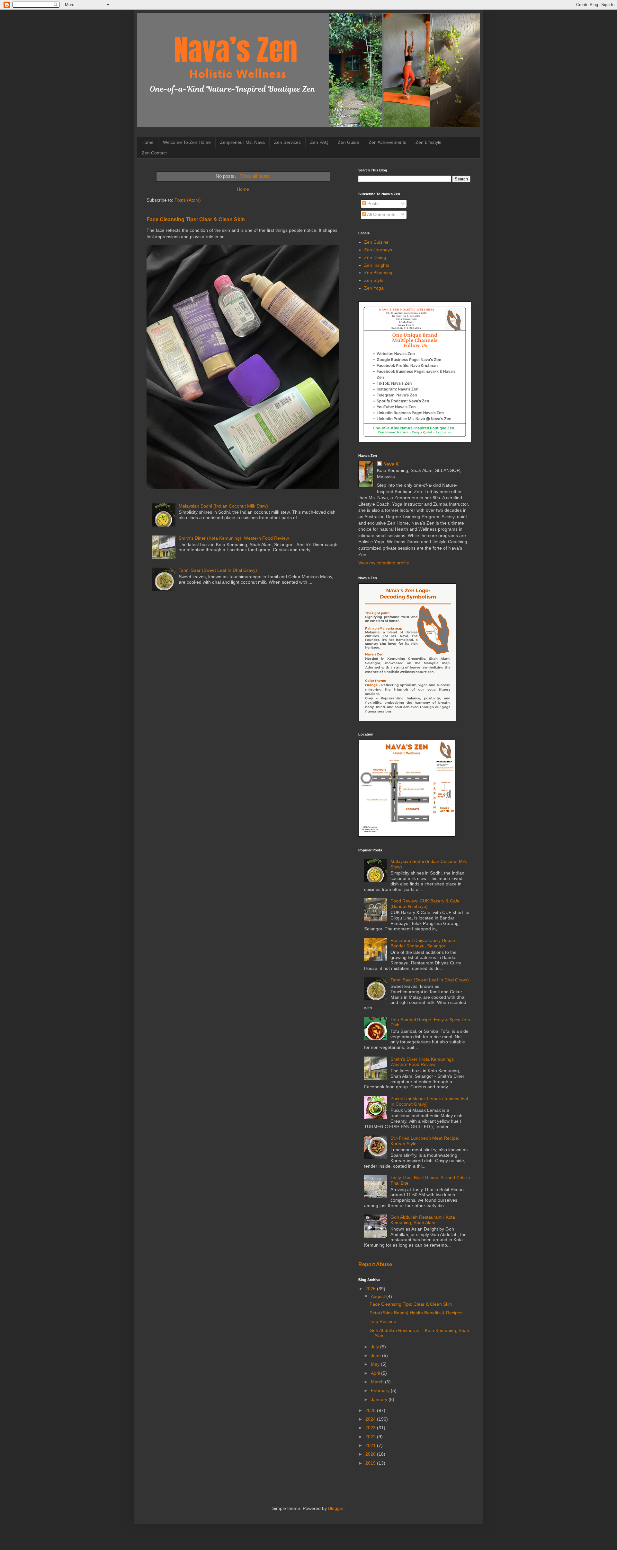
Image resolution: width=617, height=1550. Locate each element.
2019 (371, 1463)
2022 (371, 1436)
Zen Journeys (378, 249)
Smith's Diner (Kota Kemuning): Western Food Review (234, 538)
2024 (371, 1419)
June (376, 1355)
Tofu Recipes (383, 1321)
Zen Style (373, 280)
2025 (371, 1410)
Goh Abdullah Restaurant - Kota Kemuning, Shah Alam (422, 1220)
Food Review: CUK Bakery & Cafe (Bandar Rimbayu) (425, 903)
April (376, 1373)
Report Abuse (375, 1264)
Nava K (391, 463)
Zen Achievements (387, 142)
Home (147, 142)
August (378, 1296)
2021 (371, 1445)
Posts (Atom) (187, 200)
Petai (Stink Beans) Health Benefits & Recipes (416, 1312)
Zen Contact (154, 152)
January (380, 1399)
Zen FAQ (319, 142)
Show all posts (254, 176)
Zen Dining (375, 257)
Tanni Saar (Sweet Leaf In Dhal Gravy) (218, 570)
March (378, 1381)
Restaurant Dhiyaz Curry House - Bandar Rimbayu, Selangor (424, 943)
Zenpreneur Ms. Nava (242, 142)
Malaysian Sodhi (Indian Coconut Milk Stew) (223, 506)
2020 (371, 1454)
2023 (371, 1427)
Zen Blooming (378, 272)
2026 (371, 1288)
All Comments (380, 214)
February (381, 1390)
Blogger (336, 1508)
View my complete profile (383, 562)
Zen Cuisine (376, 242)
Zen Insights (376, 265)
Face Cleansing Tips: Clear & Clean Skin (196, 219)
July (375, 1346)
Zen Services (287, 142)
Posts (372, 203)
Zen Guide (348, 142)
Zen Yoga (374, 288)
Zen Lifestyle (429, 142)
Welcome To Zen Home (187, 142)
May (376, 1364)
